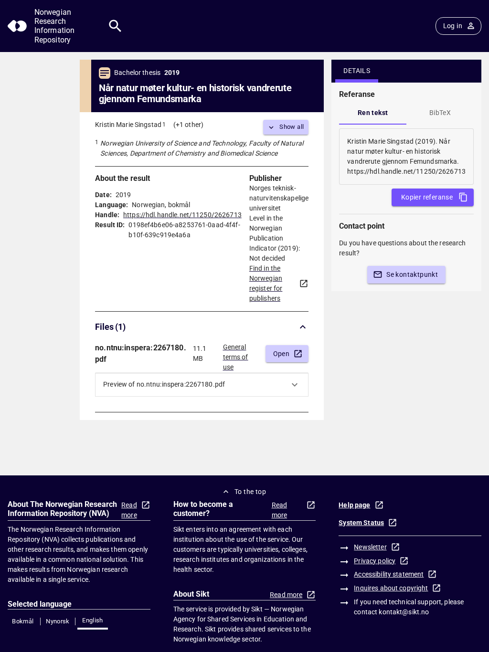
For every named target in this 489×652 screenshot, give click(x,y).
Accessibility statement (389, 574)
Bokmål (22, 621)
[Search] (115, 26)
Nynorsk (58, 621)
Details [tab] (356, 70)
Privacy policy (374, 561)
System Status (361, 522)
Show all (291, 126)
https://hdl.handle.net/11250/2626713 (182, 215)
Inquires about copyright (391, 588)
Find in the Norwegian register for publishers (266, 283)
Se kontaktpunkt (412, 274)
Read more (129, 510)
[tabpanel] (406, 156)
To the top (250, 491)
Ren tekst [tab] (373, 112)
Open (281, 354)
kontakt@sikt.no (404, 612)
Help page (354, 505)
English (92, 620)
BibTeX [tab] (440, 112)
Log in (452, 26)
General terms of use (235, 354)
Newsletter (370, 547)
